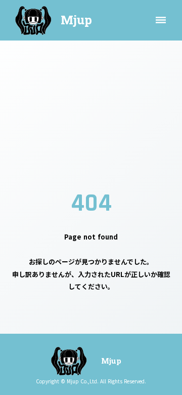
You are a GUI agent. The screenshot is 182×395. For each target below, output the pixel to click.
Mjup (76, 20)
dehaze (161, 20)
